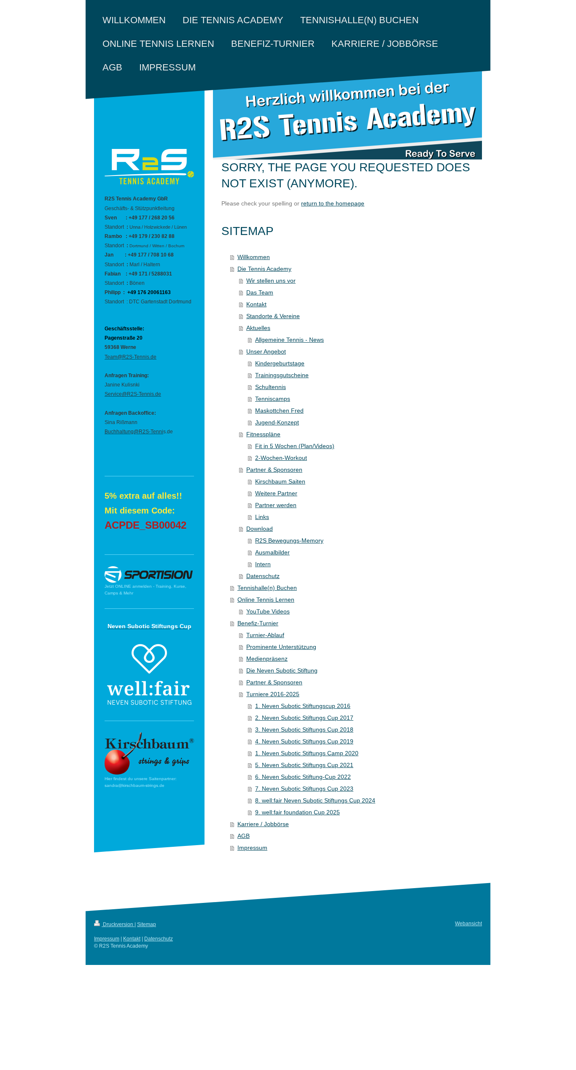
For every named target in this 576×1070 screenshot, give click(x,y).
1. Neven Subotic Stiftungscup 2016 (302, 706)
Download (259, 528)
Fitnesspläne (263, 434)
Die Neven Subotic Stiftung (282, 670)
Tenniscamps (272, 398)
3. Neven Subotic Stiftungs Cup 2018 (304, 729)
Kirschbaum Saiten (280, 481)
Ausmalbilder (272, 552)
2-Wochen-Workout (281, 457)
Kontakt (256, 304)
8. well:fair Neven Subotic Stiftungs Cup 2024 (315, 800)
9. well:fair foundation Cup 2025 (297, 812)
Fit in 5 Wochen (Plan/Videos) (294, 446)
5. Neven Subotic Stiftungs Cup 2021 (304, 765)
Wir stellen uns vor (271, 280)
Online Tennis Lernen (265, 599)
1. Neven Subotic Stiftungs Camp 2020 (306, 753)
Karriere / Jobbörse (263, 824)
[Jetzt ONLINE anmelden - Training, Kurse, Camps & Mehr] (149, 574)
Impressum (252, 847)
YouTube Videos (268, 611)
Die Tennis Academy (264, 268)
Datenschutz (263, 576)
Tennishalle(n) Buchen (267, 587)
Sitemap (146, 924)
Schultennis (270, 387)
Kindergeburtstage (279, 363)
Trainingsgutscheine (282, 375)
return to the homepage (332, 203)
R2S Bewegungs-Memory (289, 540)
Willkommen (253, 257)
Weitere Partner (276, 493)
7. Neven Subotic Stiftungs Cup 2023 (304, 788)
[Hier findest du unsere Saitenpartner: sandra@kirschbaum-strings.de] (149, 753)
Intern (263, 564)
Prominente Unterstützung (281, 646)
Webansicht (468, 924)
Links (262, 516)
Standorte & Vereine (273, 316)
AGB (243, 835)
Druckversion (118, 924)
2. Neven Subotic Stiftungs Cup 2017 (304, 717)
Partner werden (275, 505)
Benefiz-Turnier (257, 623)
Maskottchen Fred (279, 410)
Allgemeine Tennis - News (289, 339)
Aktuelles (258, 327)
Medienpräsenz (267, 658)
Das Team (259, 292)
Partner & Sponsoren (274, 469)
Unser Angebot (266, 351)
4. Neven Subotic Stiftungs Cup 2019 (304, 741)
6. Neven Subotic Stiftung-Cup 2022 (303, 776)
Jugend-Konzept (277, 422)
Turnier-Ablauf (265, 635)
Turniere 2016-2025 (272, 694)
